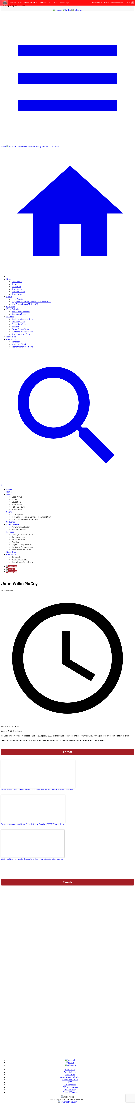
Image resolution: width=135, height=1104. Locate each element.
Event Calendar (13, 309)
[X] (10, 569)
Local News (17, 281)
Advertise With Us (20, 344)
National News (18, 291)
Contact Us (11, 339)
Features (10, 316)
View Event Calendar (21, 311)
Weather (15, 326)
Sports (9, 296)
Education (16, 286)
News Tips (11, 336)
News (8, 279)
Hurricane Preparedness (22, 331)
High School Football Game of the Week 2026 (31, 301)
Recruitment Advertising (22, 346)
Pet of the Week (19, 324)
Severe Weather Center (22, 334)
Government (17, 289)
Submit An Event (19, 314)
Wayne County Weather (22, 329)
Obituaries (10, 306)
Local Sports (17, 299)
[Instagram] (11, 571)
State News (17, 294)
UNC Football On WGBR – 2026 (25, 304)
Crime (14, 284)
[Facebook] (11, 566)
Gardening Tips (18, 321)
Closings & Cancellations (22, 319)
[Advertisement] (67, 894)
